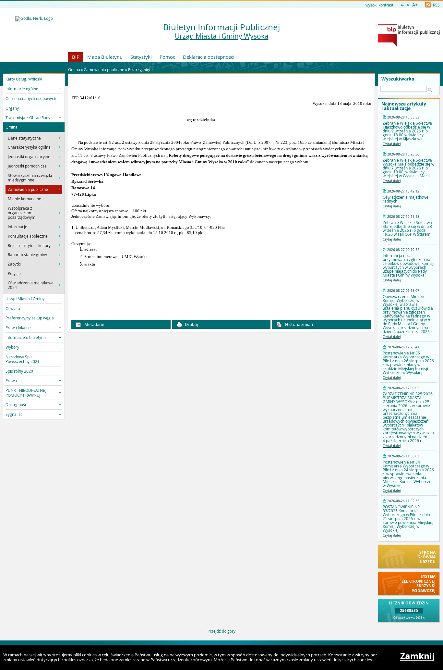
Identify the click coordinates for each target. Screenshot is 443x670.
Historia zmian (298, 324)
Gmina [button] (12, 127)
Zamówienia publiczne (104, 69)
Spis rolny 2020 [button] (19, 371)
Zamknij (417, 656)
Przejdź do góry (221, 631)
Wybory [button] (12, 347)
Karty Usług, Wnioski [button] (24, 78)
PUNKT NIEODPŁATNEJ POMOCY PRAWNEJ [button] (26, 392)
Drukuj (191, 324)
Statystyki (141, 57)
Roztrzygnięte (140, 69)
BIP (75, 57)
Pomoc (167, 57)
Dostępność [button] (16, 404)
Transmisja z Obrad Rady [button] (28, 117)
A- (402, 5)
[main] (221, 198)
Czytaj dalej (392, 144)
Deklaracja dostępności (208, 57)
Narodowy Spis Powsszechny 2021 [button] (23, 359)
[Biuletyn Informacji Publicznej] (409, 44)
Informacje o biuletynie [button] (26, 337)
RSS (436, 4)
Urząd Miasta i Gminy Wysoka (222, 36)
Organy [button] (12, 108)
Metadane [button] (93, 324)
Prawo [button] (11, 380)
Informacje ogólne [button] (22, 88)
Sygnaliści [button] (14, 414)
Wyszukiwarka (397, 79)
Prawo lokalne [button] (18, 327)
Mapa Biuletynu (105, 57)
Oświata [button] (13, 308)
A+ (415, 5)
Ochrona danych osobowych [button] (31, 98)
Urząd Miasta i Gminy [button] (25, 298)
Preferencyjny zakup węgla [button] (30, 317)
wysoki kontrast (379, 4)
